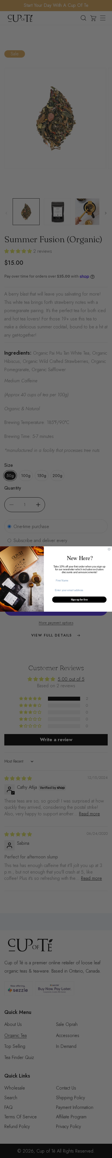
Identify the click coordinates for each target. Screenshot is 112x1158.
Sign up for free (79, 599)
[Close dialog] (109, 549)
